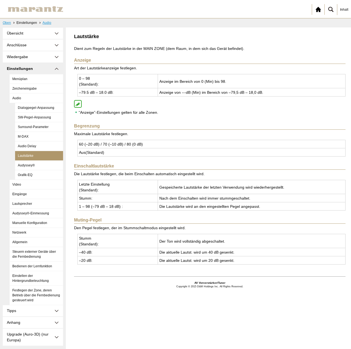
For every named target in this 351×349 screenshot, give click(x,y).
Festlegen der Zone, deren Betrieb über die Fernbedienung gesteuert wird (36, 295)
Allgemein (19, 242)
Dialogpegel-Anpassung (36, 108)
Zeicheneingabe (24, 88)
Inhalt (344, 10)
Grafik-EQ (25, 175)
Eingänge (19, 194)
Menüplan (19, 79)
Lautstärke (25, 156)
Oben (7, 23)
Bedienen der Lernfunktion (32, 266)
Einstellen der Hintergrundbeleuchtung (30, 278)
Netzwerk (19, 232)
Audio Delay (27, 146)
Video (16, 184)
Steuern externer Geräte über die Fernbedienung (34, 254)
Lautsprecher (22, 204)
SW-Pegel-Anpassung (34, 117)
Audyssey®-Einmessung (30, 213)
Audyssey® (26, 165)
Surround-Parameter (33, 127)
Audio (47, 23)
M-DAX (23, 136)
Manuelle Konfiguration (29, 223)
